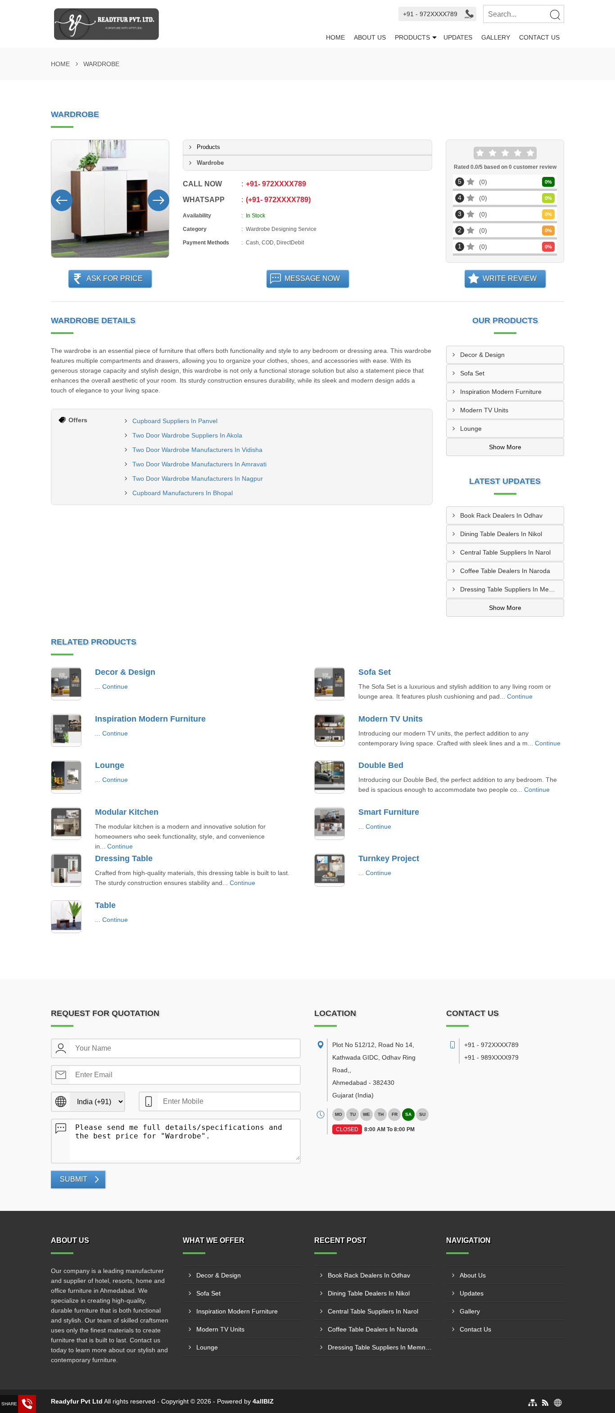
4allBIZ (263, 1401)
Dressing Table (124, 858)
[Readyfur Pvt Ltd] (186, 24)
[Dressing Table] (66, 870)
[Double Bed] (329, 777)
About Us (370, 37)
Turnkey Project (388, 858)
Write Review (510, 278)
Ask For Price (114, 278)
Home (335, 37)
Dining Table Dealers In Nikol (501, 533)
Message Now (312, 278)
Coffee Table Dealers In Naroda (505, 570)
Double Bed (380, 765)
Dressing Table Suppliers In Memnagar (512, 589)
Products (412, 37)
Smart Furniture (388, 812)
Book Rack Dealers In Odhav (501, 515)
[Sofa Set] (329, 684)
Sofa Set (472, 373)
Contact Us (539, 37)
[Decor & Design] (66, 684)
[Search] (555, 14)
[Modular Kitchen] (66, 824)
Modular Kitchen (126, 812)
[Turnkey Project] (329, 870)
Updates (457, 37)
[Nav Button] (61, 199)
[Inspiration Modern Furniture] (66, 730)
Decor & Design (482, 354)
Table (105, 905)
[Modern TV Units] (329, 730)
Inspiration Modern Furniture (501, 391)
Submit (73, 1179)
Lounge (471, 428)
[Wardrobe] (110, 198)
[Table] (66, 917)
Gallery (495, 37)
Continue (115, 686)
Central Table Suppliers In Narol (505, 552)
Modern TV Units (484, 410)
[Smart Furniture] (329, 824)
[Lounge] (66, 777)
